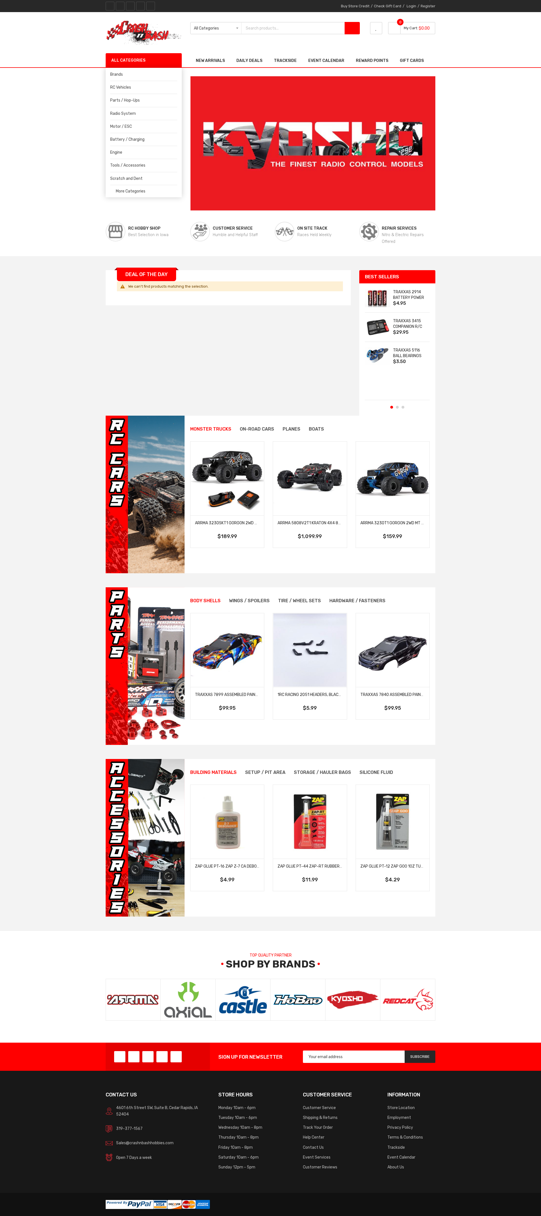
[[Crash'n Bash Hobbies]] (144, 33)
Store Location (401, 1107)
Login (411, 6)
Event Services (317, 1157)
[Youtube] (140, 6)
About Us (395, 1167)
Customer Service (319, 1107)
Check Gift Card (387, 6)
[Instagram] (150, 6)
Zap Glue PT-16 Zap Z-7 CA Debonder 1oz (234, 866)
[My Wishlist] (376, 28)
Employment (399, 1117)
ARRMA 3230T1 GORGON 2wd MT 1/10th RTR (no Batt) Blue (416, 523)
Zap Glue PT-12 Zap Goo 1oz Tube (392, 866)
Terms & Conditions (405, 1137)
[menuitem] (143, 87)
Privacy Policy (400, 1127)
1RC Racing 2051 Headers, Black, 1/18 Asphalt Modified (331, 694)
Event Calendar (401, 1157)
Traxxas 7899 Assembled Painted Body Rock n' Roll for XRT (255, 694)
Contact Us (313, 1147)
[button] (391, 407)
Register (428, 6)
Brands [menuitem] (116, 74)
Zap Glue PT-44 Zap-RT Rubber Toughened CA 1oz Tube (332, 866)
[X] (120, 6)
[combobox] (293, 28)
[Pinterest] (130, 6)
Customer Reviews (320, 1167)
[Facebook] (110, 6)
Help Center (313, 1137)
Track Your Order (318, 1127)
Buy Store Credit (355, 6)
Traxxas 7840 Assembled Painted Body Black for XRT (414, 694)
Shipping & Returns (320, 1117)
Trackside (396, 1147)
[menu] (144, 126)
